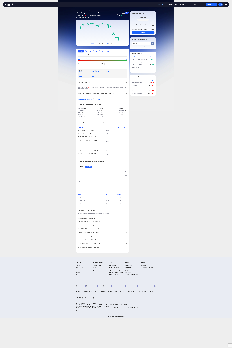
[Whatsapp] (93, 298)
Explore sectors (112, 269)
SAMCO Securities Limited (81, 301)
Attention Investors (130, 291)
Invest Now (143, 32)
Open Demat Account (211, 4)
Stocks (82, 10)
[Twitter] (80, 298)
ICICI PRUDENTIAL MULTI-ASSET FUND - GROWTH (88, 150)
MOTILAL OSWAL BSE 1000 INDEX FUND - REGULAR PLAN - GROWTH (88, 154)
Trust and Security (122, 291)
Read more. (78, 310)
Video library (95, 267)
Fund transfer (128, 267)
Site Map (92, 291)
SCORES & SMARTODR (143, 291)
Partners (182, 4)
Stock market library (97, 265)
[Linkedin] (85, 298)
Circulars (127, 270)
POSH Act (151, 291)
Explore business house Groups (115, 270)
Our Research (162, 4)
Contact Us (143, 269)
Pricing (175, 4)
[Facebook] (77, 298)
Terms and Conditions (135, 47)
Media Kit (78, 274)
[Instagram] (83, 298)
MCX (136, 291)
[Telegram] (91, 298)
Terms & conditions (85, 291)
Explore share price (113, 265)
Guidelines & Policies (129, 276)
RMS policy (110, 291)
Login (220, 4)
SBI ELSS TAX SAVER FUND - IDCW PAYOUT (86, 130)
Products (170, 4)
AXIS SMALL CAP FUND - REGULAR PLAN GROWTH (88, 133)
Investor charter (128, 272)
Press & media (79, 269)
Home (77, 10)
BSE (99, 291)
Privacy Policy (144, 46)
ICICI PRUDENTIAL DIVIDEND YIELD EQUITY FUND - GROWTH (88, 141)
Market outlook (96, 269)
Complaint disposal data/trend (131, 274)
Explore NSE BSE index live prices (116, 272)
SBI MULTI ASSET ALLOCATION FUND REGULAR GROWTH (87, 137)
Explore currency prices (114, 274)
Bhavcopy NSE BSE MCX (114, 267)
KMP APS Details (79, 267)
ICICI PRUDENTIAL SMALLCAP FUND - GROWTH (87, 145)
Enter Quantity (143, 17)
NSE (96, 291)
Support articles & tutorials (147, 267)
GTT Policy (115, 291)
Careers (78, 270)
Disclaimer (78, 291)
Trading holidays (128, 265)
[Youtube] (88, 298)
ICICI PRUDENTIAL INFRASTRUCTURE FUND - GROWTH (89, 147)
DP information (128, 269)
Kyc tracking (143, 265)
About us (78, 265)
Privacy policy (103, 291)
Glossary (94, 270)
